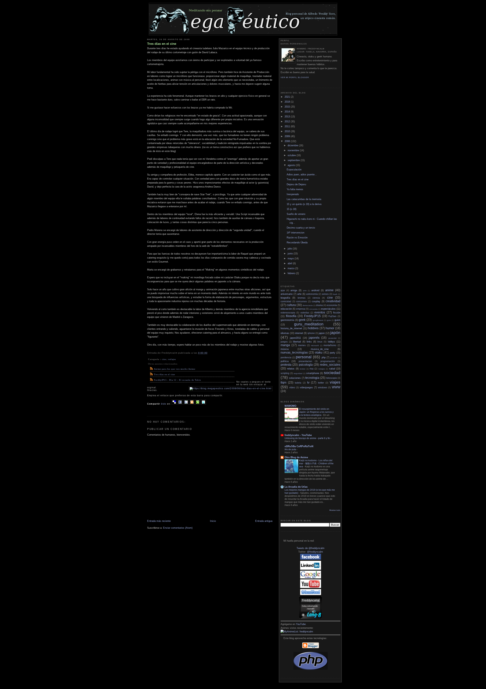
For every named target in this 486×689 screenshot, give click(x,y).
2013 (288, 116)
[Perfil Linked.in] (310, 568)
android (315, 290)
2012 (288, 121)
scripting (285, 373)
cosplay (316, 301)
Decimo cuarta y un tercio (301, 227)
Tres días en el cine (161, 44)
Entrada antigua (263, 521)
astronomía (312, 294)
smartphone (312, 373)
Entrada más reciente (159, 521)
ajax (283, 290)
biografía (285, 297)
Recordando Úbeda (297, 242)
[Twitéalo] (203, 404)
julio (290, 248)
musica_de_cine (320, 349)
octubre (292, 155)
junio (290, 253)
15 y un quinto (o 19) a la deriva (304, 204)
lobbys (331, 341)
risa (311, 368)
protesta (286, 364)
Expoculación (294, 169)
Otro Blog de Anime (296, 457)
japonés (314, 337)
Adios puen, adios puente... (302, 174)
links (309, 341)
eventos (319, 312)
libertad (297, 341)
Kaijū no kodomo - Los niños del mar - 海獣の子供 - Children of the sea (316, 463)
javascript (332, 338)
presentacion (305, 361)
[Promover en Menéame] (191, 404)
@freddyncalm (315, 551)
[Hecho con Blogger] (310, 647)
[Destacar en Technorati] (197, 404)
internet (299, 333)
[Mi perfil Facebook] (310, 558)
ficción (336, 312)
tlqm (283, 382)
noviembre (294, 150)
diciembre (293, 145)
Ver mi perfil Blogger (295, 77)
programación (327, 361)
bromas (301, 298)
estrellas (305, 312)
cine (164, 359)
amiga (293, 290)
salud (332, 368)
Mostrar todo (334, 510)
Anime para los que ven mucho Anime (174, 369)
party (332, 352)
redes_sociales (330, 364)
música (285, 349)
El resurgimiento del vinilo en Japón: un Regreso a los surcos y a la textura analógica (316, 412)
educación (286, 308)
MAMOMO (290, 405)
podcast (333, 358)
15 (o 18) (291, 209)
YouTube (301, 624)
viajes (335, 382)
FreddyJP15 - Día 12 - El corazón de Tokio (177, 380)
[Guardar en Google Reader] (186, 404)
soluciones (295, 378)
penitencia (286, 357)
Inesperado (293, 194)
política (285, 361)
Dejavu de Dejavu (296, 184)
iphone (311, 333)
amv (305, 291)
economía (332, 305)
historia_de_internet (291, 328)
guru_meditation (308, 324)
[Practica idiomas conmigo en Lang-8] (310, 617)
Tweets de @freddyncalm (310, 548)
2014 (288, 111)
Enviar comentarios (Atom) (178, 527)
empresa (300, 309)
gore (329, 320)
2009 (288, 136)
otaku (318, 352)
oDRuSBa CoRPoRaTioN (299, 446)
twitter (321, 382)
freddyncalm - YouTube (298, 435)
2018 (288, 101)
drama (319, 305)
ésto (163, 404)
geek (302, 319)
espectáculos (328, 308)
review (302, 369)
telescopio (331, 378)
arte (299, 294)
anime (329, 290)
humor (330, 328)
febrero (292, 273)
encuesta (313, 309)
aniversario (287, 294)
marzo (291, 268)
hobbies (313, 328)
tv (308, 382)
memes (302, 345)
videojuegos (306, 387)
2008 (288, 141)
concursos (301, 301)
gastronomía (287, 320)
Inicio (213, 521)
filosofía (291, 316)
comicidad (286, 301)
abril (290, 263)
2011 (288, 126)
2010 (288, 131)
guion (337, 320)
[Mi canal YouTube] (310, 587)
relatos (290, 368)
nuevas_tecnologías (294, 352)
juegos (284, 341)
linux (319, 341)
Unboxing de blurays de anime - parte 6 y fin (308, 438)
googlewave (318, 320)
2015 (288, 106)
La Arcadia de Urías (296, 486)
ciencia (316, 298)
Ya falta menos (295, 189)
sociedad (332, 372)
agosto (292, 165)
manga (285, 345)
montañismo (329, 345)
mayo (291, 258)
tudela (298, 382)
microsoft (315, 345)
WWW (336, 387)
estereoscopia (288, 312)
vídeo (292, 387)
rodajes (172, 359)
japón (335, 332)
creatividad (333, 301)
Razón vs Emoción (297, 237)
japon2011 (295, 337)
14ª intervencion (295, 232)
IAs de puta (291, 449)
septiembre (294, 160)
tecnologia (312, 377)
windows (322, 387)
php (324, 357)
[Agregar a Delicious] (174, 404)
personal (304, 357)
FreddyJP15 (312, 316)
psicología (306, 364)
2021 (288, 96)
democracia (308, 305)
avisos (325, 294)
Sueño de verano (296, 214)
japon (322, 333)
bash (335, 294)
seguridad (298, 373)
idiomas (285, 333)
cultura (291, 305)
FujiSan (332, 316)
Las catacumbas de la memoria (304, 199)
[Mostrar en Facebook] (180, 404)
